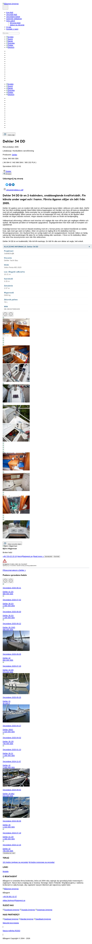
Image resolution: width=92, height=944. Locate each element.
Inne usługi (10, 21)
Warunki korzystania (11, 923)
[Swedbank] (42, 919)
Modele (6, 871)
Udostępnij (8, 174)
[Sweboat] (10, 919)
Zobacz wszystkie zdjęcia (14, 544)
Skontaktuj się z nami (9, 853)
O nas (8, 27)
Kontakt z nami (12, 29)
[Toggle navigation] (5, 7)
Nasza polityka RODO (11, 931)
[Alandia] (26, 919)
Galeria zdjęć (11, 135)
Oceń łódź (56, 556)
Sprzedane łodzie (13, 17)
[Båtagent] (11, 4)
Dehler (14, 155)
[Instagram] (43, 910)
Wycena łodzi (15, 23)
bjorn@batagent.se (25, 556)
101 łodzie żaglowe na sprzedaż (15, 862)
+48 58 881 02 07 (10, 897)
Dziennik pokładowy (14, 19)
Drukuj (8, 171)
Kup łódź (9, 12)
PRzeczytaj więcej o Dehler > (14, 570)
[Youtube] (27, 910)
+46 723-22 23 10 (10, 556)
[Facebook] (11, 910)
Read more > (38, 556)
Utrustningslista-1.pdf (14, 190)
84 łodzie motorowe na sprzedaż (42, 862)
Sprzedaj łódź (11, 15)
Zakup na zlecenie (17, 25)
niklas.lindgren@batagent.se (14, 900)
